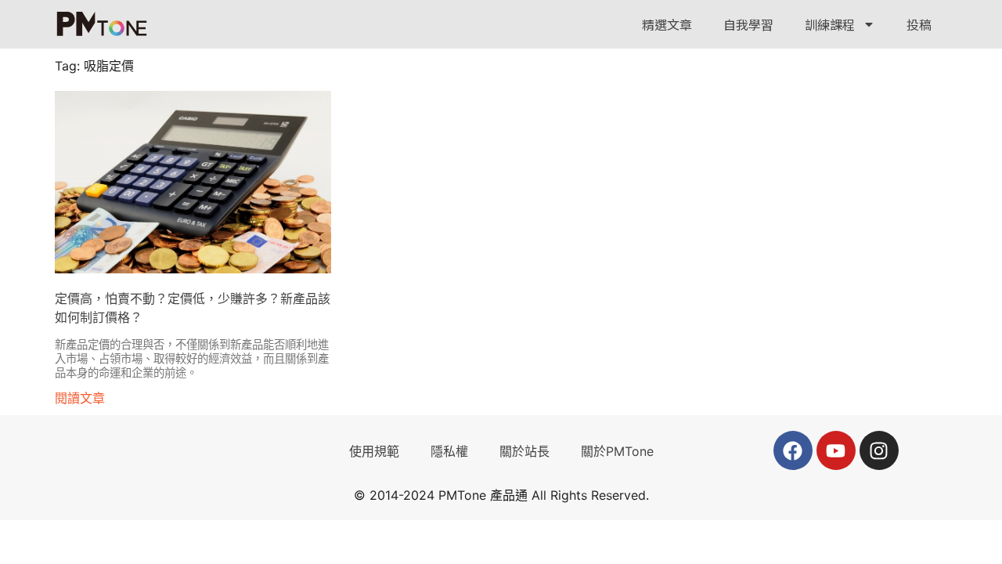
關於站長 (524, 451)
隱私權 (449, 451)
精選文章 (667, 24)
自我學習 (748, 24)
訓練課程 (830, 24)
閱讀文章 (80, 398)
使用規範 (374, 451)
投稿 (919, 24)
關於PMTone (617, 451)
